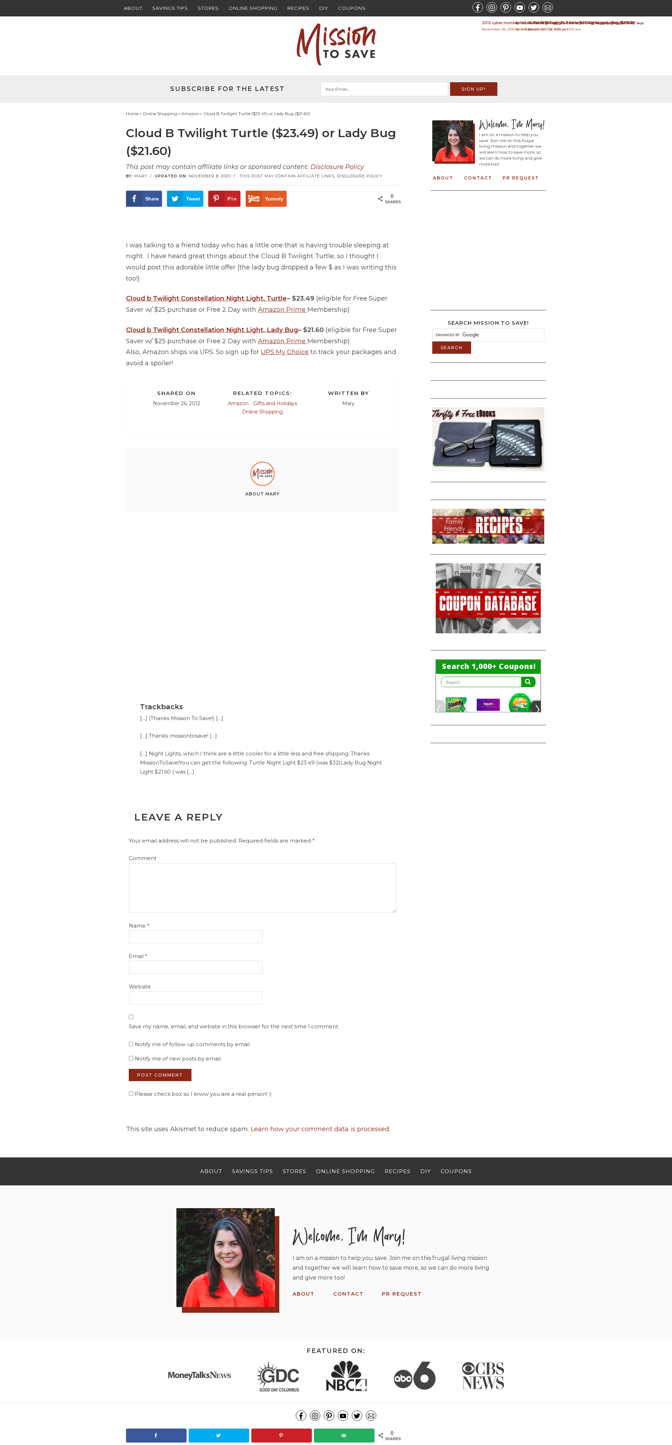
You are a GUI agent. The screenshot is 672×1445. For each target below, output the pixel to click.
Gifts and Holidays (275, 403)
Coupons (352, 8)
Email (138, 956)
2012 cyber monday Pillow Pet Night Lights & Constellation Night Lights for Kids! (559, 23)
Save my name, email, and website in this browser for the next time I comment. (234, 1026)
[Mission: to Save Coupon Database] (488, 635)
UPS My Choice (285, 352)
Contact (478, 178)
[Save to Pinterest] (281, 1436)
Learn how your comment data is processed (320, 1129)
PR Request (521, 178)
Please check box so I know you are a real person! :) (202, 1094)
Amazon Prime (282, 309)
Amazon (238, 403)
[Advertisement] (262, 594)
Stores (208, 8)
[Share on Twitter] (219, 1436)
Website (140, 986)
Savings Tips (170, 8)
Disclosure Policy (337, 167)
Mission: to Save (336, 44)
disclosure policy (359, 176)
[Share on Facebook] (156, 1436)
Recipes (298, 8)
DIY (323, 8)
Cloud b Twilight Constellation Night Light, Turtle (206, 298)
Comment (142, 858)
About (133, 8)
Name (139, 925)
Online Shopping (253, 8)
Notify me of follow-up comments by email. (193, 1044)
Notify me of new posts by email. (178, 1058)
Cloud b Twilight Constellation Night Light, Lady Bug (212, 330)
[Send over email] (344, 1436)
